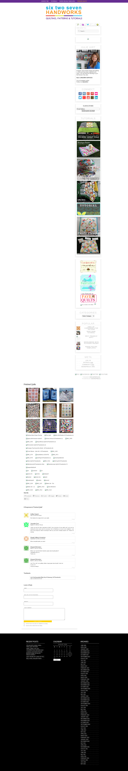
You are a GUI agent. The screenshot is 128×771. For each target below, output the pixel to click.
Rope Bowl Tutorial (91, 332)
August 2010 (84, 760)
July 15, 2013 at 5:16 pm (36, 515)
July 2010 (83, 762)
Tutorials (54, 1)
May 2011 (83, 754)
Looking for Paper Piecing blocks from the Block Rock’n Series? (34, 653)
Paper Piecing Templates (67, 1)
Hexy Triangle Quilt (91, 337)
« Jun (56, 660)
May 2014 (83, 709)
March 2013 (84, 735)
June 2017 (83, 662)
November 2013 (85, 720)
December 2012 (85, 741)
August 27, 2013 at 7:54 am (36, 524)
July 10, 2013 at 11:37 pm (36, 578)
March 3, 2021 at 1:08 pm (36, 560)
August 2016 (84, 673)
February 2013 (85, 737)
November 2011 (85, 747)
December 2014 (85, 698)
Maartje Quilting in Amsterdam (38, 537)
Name (25, 588)
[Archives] (97, 24)
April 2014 (83, 711)
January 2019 (84, 649)
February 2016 (85, 679)
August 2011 (84, 748)
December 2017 (85, 651)
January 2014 (84, 717)
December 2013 (85, 718)
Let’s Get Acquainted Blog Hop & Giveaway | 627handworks (45, 577)
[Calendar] (92, 24)
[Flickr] (96, 95)
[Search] (78, 25)
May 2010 (83, 764)
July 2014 (83, 707)
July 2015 (83, 692)
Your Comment (28, 607)
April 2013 (83, 733)
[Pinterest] (92, 95)
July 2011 (83, 750)
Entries (88, 362)
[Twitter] (80, 99)
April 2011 (83, 756)
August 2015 (84, 690)
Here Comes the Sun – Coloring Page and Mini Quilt (34, 649)
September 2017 (85, 656)
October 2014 (85, 701)
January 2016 (84, 681)
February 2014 (85, 715)
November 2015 (85, 685)
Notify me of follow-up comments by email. (37, 623)
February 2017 (85, 668)
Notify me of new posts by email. (34, 625)
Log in (88, 360)
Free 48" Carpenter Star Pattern (91, 328)
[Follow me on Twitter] (94, 374)
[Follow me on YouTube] (103, 374)
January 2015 (84, 696)
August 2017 (84, 658)
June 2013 (83, 730)
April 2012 (83, 745)
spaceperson (94, 377)
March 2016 (84, 677)
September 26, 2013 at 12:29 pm (37, 538)
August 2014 (84, 705)
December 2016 (85, 670)
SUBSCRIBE (88, 106)
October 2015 (85, 686)
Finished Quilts (82, 1)
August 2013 (84, 726)
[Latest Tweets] (87, 24)
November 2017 (85, 653)
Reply (73, 519)
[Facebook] (80, 95)
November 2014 (85, 700)
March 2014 (84, 713)
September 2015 (85, 688)
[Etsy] (84, 99)
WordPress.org (88, 366)
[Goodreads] (92, 99)
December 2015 (85, 683)
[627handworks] (64, 12)
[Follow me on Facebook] (85, 374)
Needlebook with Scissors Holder (91, 343)
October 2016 (85, 671)
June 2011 (83, 752)
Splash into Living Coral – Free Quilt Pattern (34, 646)
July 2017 (83, 660)
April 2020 (83, 647)
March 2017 (84, 666)
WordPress (96, 378)
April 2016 (83, 675)
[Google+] (88, 95)
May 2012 (83, 743)
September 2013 (85, 724)
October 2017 (85, 654)
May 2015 (83, 694)
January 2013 (84, 739)
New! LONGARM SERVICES (84, 77)
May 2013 (83, 732)
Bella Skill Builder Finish (33, 658)
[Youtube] (88, 99)
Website (26, 601)
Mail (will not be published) (31, 594)
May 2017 (83, 664)
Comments (88, 364)
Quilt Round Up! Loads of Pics (35, 656)
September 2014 (85, 703)
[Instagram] (84, 95)
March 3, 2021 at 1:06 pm (36, 548)
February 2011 (85, 758)
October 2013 (85, 722)
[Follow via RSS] (77, 374)
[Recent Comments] (82, 24)
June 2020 (83, 645)
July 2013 (83, 728)
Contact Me (45, 1)
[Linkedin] (96, 99)
